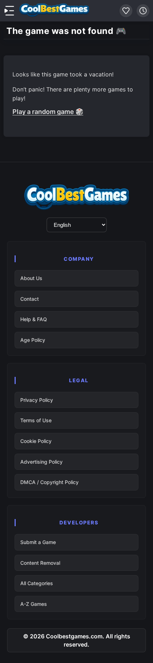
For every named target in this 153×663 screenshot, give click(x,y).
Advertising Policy (41, 462)
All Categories (36, 583)
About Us (31, 278)
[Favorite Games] (126, 10)
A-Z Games (33, 604)
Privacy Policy (36, 400)
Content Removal (40, 563)
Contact (29, 299)
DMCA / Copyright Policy (49, 482)
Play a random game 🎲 (47, 111)
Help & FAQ (33, 319)
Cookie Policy (36, 441)
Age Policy (32, 340)
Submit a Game (38, 542)
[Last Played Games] (143, 10)
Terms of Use (36, 420)
